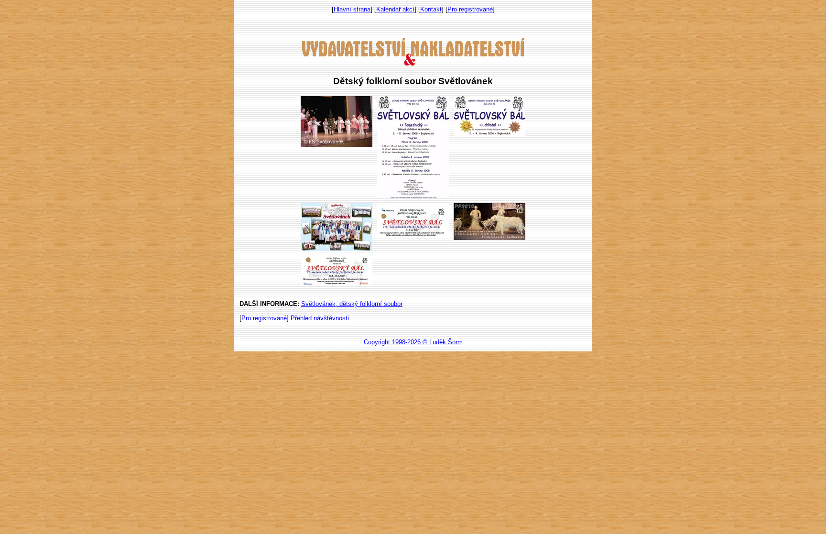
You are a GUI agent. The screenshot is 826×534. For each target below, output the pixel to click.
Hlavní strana (352, 9)
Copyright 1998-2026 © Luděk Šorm (413, 342)
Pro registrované (470, 9)
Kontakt (431, 9)
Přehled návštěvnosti (320, 318)
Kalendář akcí (395, 9)
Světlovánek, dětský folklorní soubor (351, 303)
